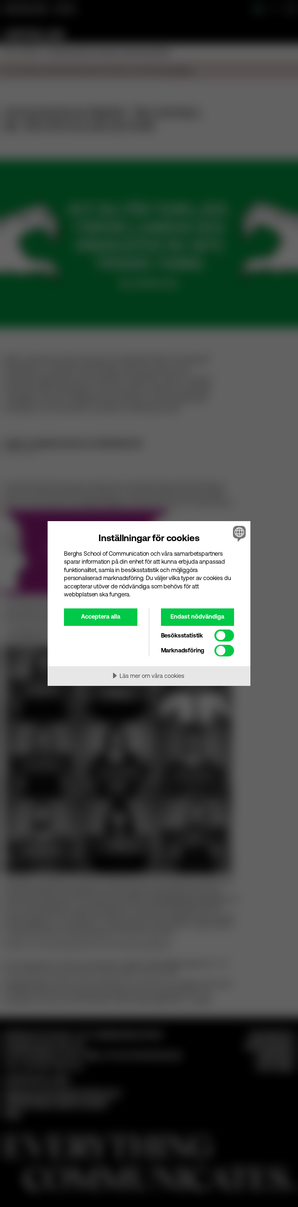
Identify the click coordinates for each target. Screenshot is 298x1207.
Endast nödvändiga (197, 616)
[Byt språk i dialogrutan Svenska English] (238, 533)
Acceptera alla (100, 616)
